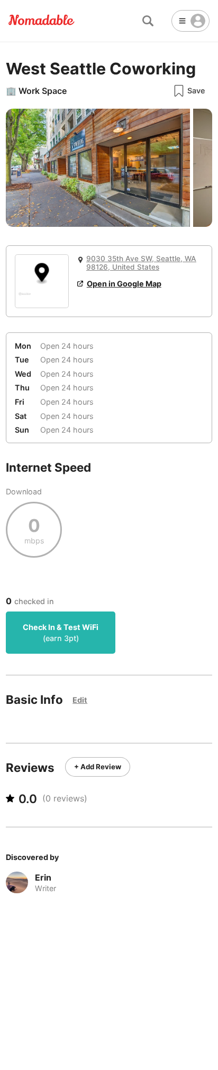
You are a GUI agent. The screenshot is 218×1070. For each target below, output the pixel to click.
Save (196, 90)
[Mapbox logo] (25, 298)
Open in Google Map (124, 283)
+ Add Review (97, 766)
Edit (79, 699)
